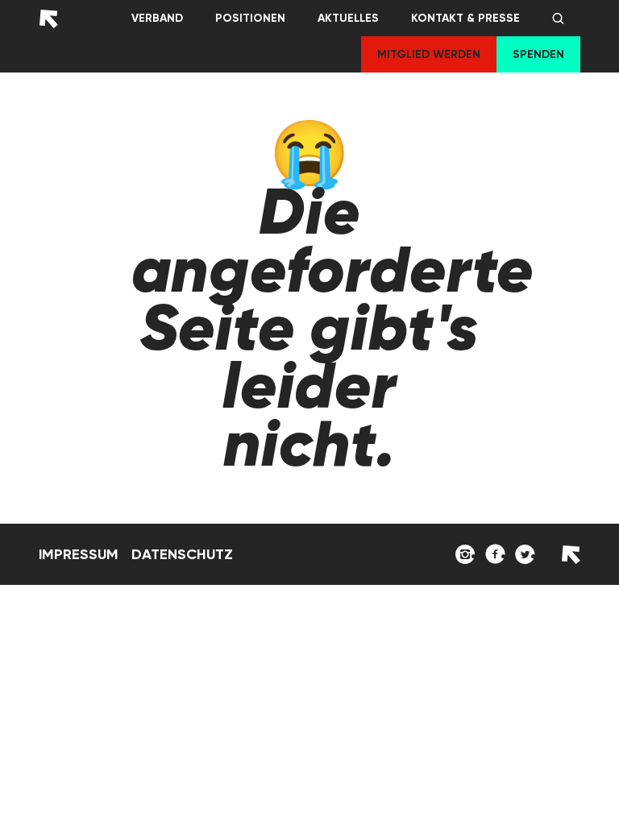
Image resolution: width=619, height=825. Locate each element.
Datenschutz (182, 554)
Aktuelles (348, 18)
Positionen (250, 18)
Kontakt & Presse (465, 18)
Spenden (538, 54)
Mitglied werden (428, 54)
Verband (157, 18)
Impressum (78, 554)
